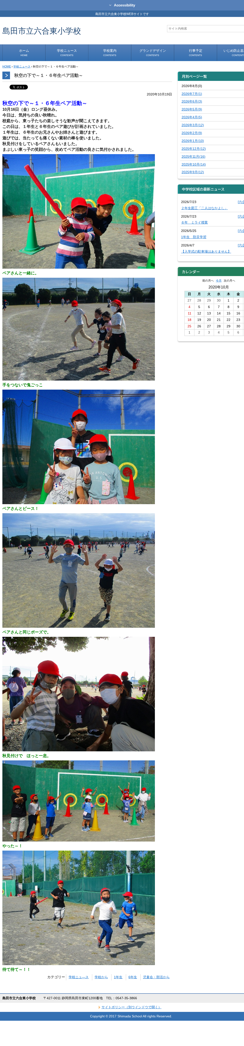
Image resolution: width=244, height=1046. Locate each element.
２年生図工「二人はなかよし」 (204, 208)
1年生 (118, 977)
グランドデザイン (152, 53)
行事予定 (195, 53)
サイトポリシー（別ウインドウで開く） (132, 1007)
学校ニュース (67, 53)
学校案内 (110, 53)
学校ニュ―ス (79, 977)
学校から (101, 977)
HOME (6, 66)
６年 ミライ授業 (194, 222)
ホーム (24, 53)
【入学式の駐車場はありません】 (206, 251)
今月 (219, 280)
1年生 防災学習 (193, 237)
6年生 (132, 977)
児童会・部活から (156, 977)
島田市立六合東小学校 (41, 30)
